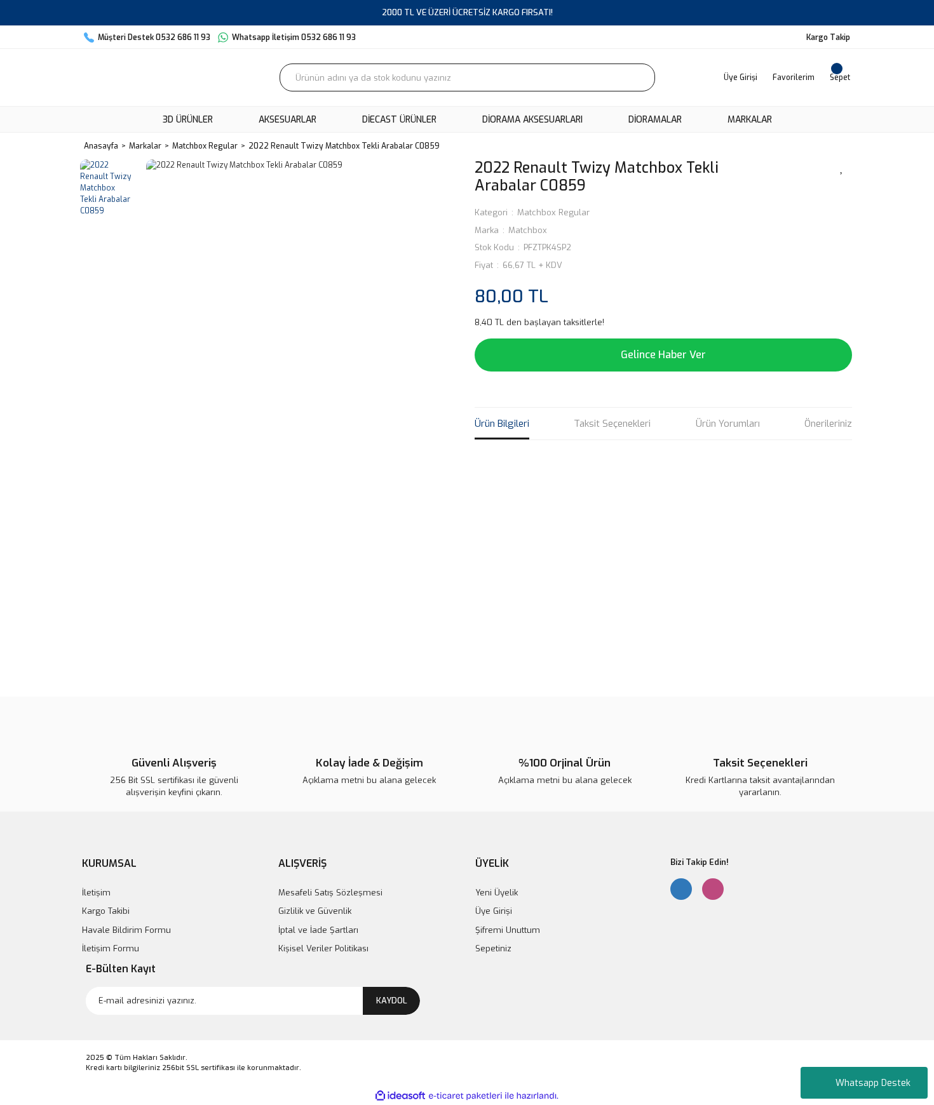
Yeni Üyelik (496, 892)
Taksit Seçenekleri (612, 423)
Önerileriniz (828, 423)
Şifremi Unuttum (507, 930)
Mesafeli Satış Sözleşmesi (330, 892)
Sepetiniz (493, 948)
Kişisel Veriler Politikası (323, 948)
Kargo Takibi (106, 911)
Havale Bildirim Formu (126, 930)
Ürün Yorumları (728, 423)
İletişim (96, 892)
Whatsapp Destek (873, 1083)
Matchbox (527, 230)
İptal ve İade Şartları (318, 930)
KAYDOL (391, 1000)
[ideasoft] (400, 1096)
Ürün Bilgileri (502, 423)
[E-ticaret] (465, 1095)
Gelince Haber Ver (663, 354)
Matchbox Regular (553, 212)
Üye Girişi (493, 911)
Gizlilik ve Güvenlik (314, 911)
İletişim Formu (110, 948)
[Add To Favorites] (842, 167)
